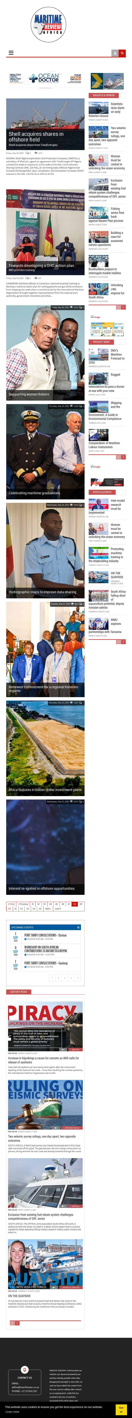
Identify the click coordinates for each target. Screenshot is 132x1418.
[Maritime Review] (66, 24)
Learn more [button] (12, 1411)
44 (50, 904)
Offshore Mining (72, 1128)
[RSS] (78, 927)
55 (40, 908)
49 (81, 904)
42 (38, 904)
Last (57, 908)
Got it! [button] (121, 1409)
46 (63, 904)
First (12, 904)
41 (33, 904)
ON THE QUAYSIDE (19, 1296)
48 (74, 904)
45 (56, 904)
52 (21, 908)
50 (9, 908)
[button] (93, 329)
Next (47, 908)
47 (69, 904)
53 (27, 908)
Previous (24, 904)
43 (44, 904)
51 (16, 908)
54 (34, 908)
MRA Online (12, 1053)
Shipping (75, 1050)
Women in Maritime (71, 1287)
